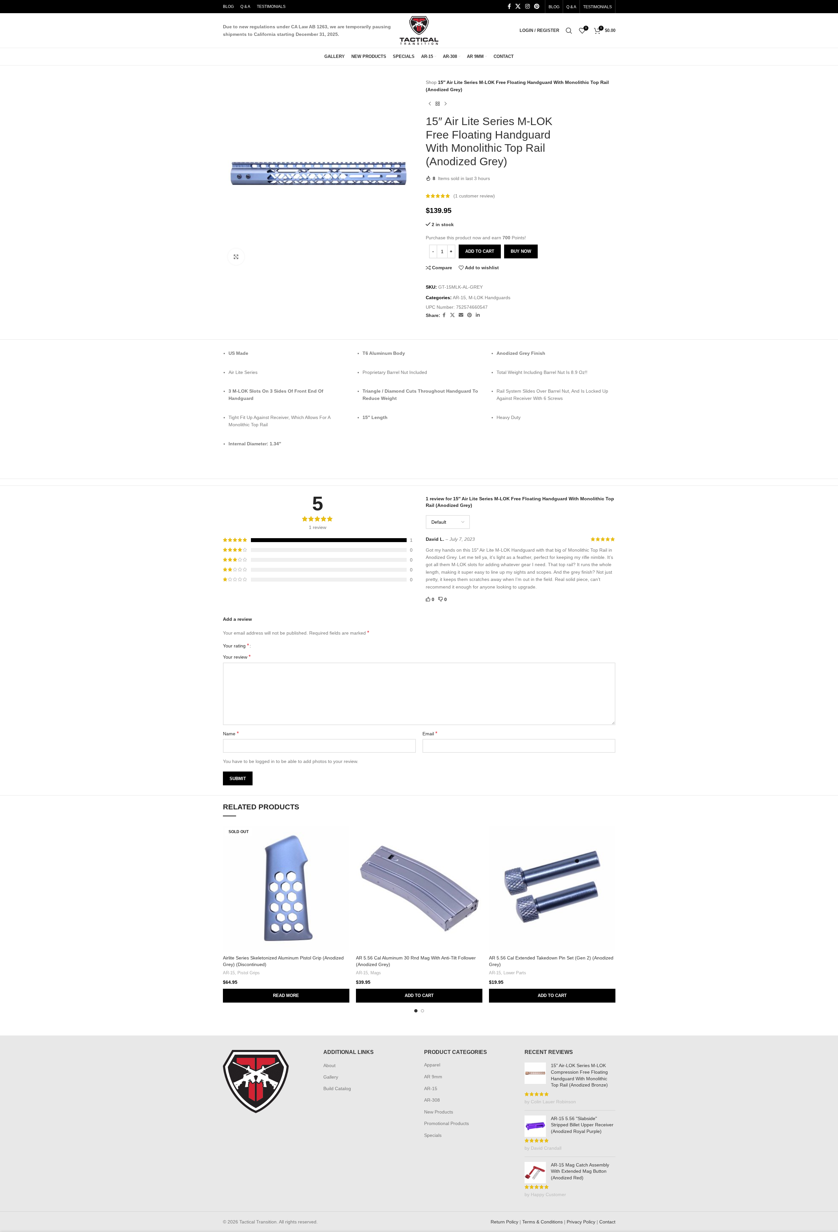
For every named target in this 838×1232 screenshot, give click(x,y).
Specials (433, 1135)
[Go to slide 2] (422, 1010)
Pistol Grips (248, 972)
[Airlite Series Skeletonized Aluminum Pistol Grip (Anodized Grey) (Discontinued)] (286, 889)
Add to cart (479, 251)
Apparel (432, 1064)
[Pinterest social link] (536, 6)
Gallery (330, 1077)
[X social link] (518, 6)
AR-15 (459, 297)
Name (231, 733)
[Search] (569, 30)
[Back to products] (438, 104)
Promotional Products (446, 1123)
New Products (438, 1111)
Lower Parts (514, 972)
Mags (375, 972)
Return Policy (504, 1221)
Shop (431, 82)
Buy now (521, 251)
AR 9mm (433, 1076)
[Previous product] (430, 104)
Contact (607, 1221)
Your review (237, 657)
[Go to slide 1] (416, 1010)
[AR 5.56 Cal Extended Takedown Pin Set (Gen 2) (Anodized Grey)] (552, 889)
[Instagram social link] (527, 6)
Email (429, 733)
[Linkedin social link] (478, 315)
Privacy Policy (581, 1221)
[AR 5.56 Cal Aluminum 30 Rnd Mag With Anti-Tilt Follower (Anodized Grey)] (419, 889)
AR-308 (432, 1100)
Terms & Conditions (542, 1221)
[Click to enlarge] (236, 257)
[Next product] (445, 104)
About (329, 1065)
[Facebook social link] (509, 6)
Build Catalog (337, 1088)
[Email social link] (461, 315)
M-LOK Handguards (489, 297)
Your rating (236, 645)
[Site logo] (419, 30)
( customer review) (474, 195)
